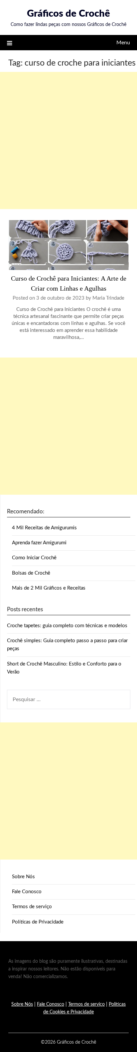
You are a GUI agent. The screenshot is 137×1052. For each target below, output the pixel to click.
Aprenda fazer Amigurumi (39, 542)
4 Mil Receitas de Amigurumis (44, 527)
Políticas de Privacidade (38, 922)
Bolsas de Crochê (31, 573)
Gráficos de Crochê (68, 14)
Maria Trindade (108, 298)
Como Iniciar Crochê (34, 557)
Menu (123, 42)
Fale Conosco (27, 891)
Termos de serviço (32, 906)
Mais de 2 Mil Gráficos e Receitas (48, 588)
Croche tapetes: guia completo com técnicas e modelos (67, 625)
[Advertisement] (68, 140)
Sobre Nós (23, 876)
